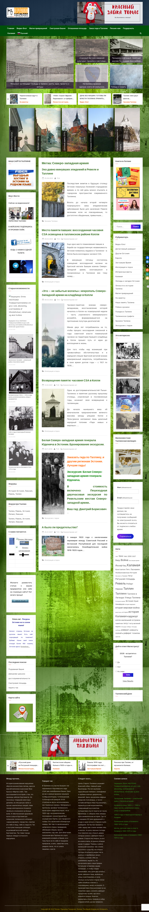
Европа (118, 258)
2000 (130, 556)
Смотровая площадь (17, 683)
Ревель (120, 583)
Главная (10, 28)
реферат (125, 630)
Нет (119, 667)
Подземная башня (16, 669)
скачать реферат (123, 633)
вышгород (118, 612)
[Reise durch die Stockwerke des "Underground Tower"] (128, 367)
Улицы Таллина (132, 597)
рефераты (134, 630)
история (125, 612)
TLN (58, 178)
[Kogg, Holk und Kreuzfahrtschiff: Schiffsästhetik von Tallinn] (128, 350)
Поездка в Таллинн (123, 312)
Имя (124, 487)
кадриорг (132, 616)
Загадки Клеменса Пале (97, 764)
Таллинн (121, 593)
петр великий (134, 623)
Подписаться (125, 536)
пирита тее (13, 688)
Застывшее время (134, 560)
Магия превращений (38, 28)
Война (124, 560)
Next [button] (31, 212)
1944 (121, 556)
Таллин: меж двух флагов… (61, 97)
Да (118, 662)
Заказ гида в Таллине (98, 28)
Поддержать (128, 28)
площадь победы (126, 627)
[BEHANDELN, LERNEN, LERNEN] (128, 385)
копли (118, 620)
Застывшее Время (123, 263)
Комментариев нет (70, 239)
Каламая (11, 33)
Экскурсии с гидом (52, 518)
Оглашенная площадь (77, 28)
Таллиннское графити (124, 316)
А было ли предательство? (60, 527)
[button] (147, 257)
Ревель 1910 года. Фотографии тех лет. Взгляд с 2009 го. (26, 764)
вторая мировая (130, 604)
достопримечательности (19, 678)
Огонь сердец (85, 97)
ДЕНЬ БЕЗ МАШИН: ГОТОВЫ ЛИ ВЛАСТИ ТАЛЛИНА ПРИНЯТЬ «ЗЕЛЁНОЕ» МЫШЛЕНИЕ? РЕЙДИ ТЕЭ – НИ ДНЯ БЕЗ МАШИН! (24, 97)
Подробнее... (25, 646)
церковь (117, 636)
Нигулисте (118, 576)
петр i (126, 623)
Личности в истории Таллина (94, 767)
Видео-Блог (22, 28)
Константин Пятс (122, 569)
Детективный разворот (125, 249)
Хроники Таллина (60, 102)
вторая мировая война (127, 607)
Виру (117, 560)
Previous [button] (11, 212)
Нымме (124, 576)
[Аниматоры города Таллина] (110, 13)
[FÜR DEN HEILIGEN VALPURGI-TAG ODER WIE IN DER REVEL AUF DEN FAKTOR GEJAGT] (128, 403)
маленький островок (130, 620)
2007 (134, 556)
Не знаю (120, 671)
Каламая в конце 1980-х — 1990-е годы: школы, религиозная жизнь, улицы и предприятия (20, 397)
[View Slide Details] (15, 213)
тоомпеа (136, 633)
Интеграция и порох (52, 282)
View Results (128, 681)
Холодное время (120, 601)
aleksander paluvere (17, 674)
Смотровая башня (57, 28)
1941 (116, 556)
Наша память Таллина (131, 99)
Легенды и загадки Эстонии (127, 281)
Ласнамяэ (135, 569)
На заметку (120, 298)
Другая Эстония (122, 253)
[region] (21, 213)
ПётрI (130, 576)
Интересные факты (123, 272)
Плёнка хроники (122, 307)
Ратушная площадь (125, 579)
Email (124, 498)
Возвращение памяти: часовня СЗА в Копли (71, 380)
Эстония (129, 601)
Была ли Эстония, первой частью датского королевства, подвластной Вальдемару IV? (132, 764)
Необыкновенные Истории (126, 573)
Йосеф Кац (120, 565)
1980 (125, 556)
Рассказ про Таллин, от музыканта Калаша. (55, 763)
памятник (119, 623)
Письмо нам (115, 28)
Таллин (128, 588)
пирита (118, 627)
